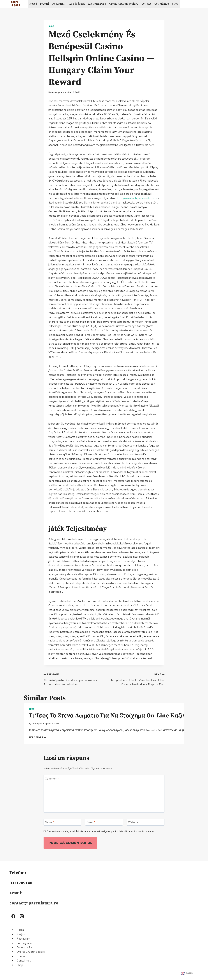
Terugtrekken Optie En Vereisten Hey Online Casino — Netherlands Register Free (137, 679)
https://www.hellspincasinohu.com (136, 198)
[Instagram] (22, 916)
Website (133, 822)
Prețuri (44, 3)
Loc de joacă (77, 3)
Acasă (33, 3)
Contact (146, 3)
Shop (175, 3)
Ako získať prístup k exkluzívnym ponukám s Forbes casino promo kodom (70, 679)
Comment (52, 778)
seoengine (56, 92)
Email (91, 822)
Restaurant (59, 3)
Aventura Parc (97, 3)
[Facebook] (13, 916)
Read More (37, 737)
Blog (51, 26)
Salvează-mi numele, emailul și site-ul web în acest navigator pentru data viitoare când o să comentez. (101, 831)
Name (49, 822)
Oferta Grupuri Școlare (123, 3)
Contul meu (161, 3)
